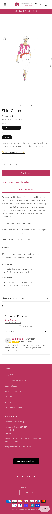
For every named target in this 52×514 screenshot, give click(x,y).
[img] (18, 339)
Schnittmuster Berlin (22, 509)
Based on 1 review (13, 323)
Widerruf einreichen (26, 461)
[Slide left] (20, 105)
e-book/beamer (11, 128)
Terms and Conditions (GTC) (17, 381)
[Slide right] (31, 105)
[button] (4, 4)
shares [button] (7, 306)
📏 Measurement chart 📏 (13, 152)
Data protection (11, 386)
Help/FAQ (9, 375)
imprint (8, 402)
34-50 (7, 137)
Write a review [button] (25, 326)
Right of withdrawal (13, 391)
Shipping (4, 119)
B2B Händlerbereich (13, 408)
